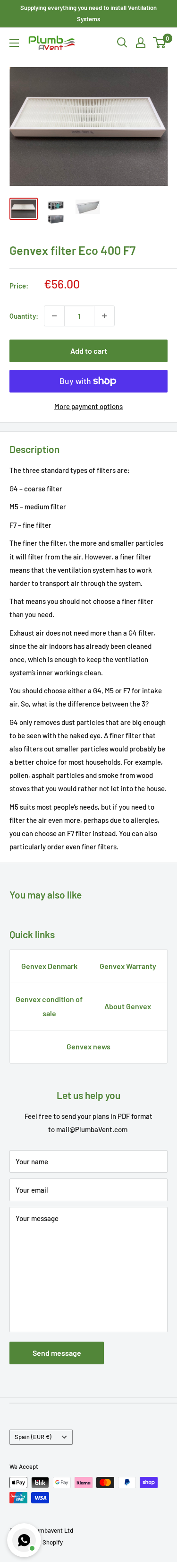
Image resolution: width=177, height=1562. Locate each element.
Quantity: (23, 316)
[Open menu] (14, 43)
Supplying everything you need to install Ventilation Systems (88, 13)
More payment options (88, 406)
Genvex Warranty (128, 965)
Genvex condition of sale (49, 1006)
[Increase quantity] (104, 316)
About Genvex (127, 1006)
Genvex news (88, 1046)
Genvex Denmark (49, 965)
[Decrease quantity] (54, 316)
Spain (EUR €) (33, 1436)
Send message (57, 1352)
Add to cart (88, 350)
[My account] (140, 42)
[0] (160, 42)
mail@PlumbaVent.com (91, 1129)
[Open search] (122, 42)
